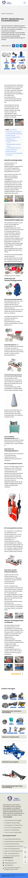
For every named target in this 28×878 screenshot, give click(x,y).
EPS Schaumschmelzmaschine (13, 299)
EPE (5, 546)
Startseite (3, 13)
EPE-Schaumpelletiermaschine (13, 528)
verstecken (13, 129)
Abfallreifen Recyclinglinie (10, 762)
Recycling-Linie (9, 13)
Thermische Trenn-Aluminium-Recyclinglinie (12, 711)
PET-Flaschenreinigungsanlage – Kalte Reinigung (12, 786)
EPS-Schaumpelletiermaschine (13, 463)
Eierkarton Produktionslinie (10, 737)
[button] (24, 3)
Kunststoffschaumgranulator (13, 375)
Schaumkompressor (10, 345)
